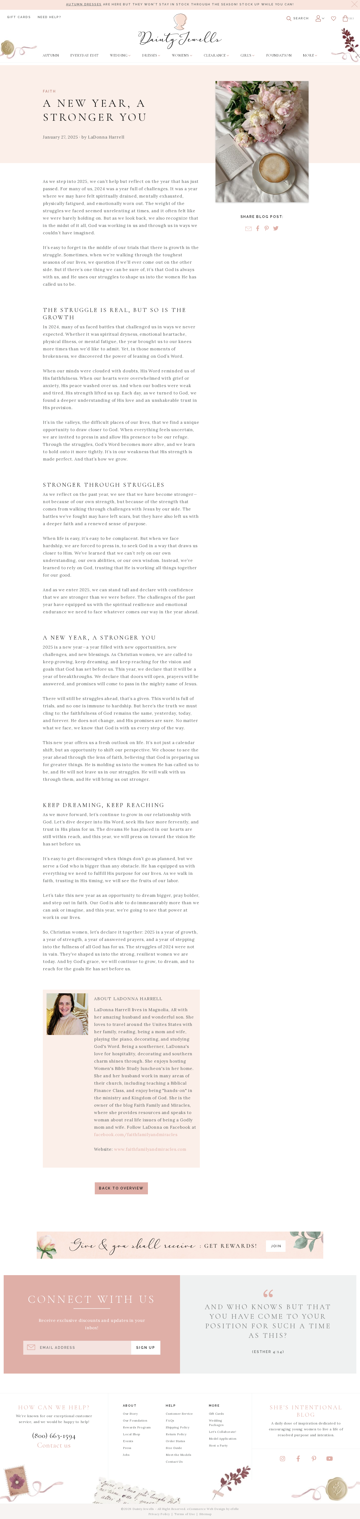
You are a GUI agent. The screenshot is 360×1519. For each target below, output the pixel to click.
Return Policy (176, 1434)
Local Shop (131, 1434)
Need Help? (49, 17)
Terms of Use (184, 1514)
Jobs (126, 1455)
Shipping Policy (177, 1427)
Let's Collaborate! (222, 1432)
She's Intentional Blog (306, 1411)
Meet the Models (178, 1455)
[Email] (248, 229)
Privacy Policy (159, 1514)
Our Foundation (135, 1420)
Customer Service (179, 1413)
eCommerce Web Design (206, 1509)
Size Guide (174, 1448)
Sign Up (145, 1348)
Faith (49, 91)
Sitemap (205, 1514)
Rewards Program (137, 1427)
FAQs (170, 1420)
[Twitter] (276, 229)
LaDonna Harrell (106, 137)
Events (128, 1441)
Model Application (223, 1438)
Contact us (54, 1445)
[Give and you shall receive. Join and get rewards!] (180, 1245)
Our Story (130, 1413)
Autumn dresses (84, 4)
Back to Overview (121, 1188)
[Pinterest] (267, 229)
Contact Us (174, 1461)
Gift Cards (19, 17)
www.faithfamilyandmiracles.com (150, 1149)
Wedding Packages (216, 1423)
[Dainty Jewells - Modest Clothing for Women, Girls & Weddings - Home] (180, 31)
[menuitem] (50, 55)
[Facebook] (257, 229)
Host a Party (218, 1445)
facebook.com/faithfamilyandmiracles (136, 1134)
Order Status (175, 1441)
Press (127, 1448)
